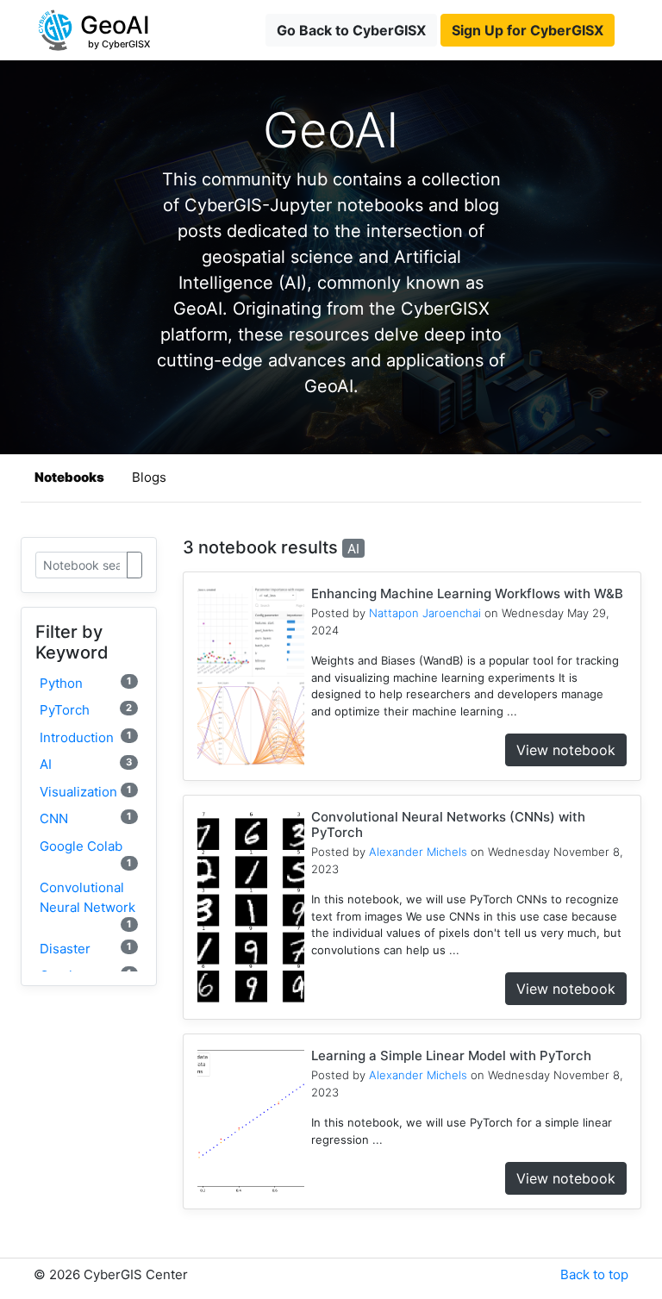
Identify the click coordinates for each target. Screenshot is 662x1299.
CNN (86, 818)
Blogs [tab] (149, 477)
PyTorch (86, 710)
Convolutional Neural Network (87, 904)
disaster (86, 948)
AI (86, 764)
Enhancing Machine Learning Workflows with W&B (467, 593)
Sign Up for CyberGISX (527, 30)
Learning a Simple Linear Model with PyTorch (451, 1055)
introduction (86, 737)
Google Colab (86, 853)
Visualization (86, 792)
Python (86, 683)
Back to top (594, 1274)
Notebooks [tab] (69, 477)
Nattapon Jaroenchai (425, 613)
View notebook (565, 750)
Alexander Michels (418, 852)
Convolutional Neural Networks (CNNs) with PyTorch (448, 824)
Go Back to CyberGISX (351, 30)
